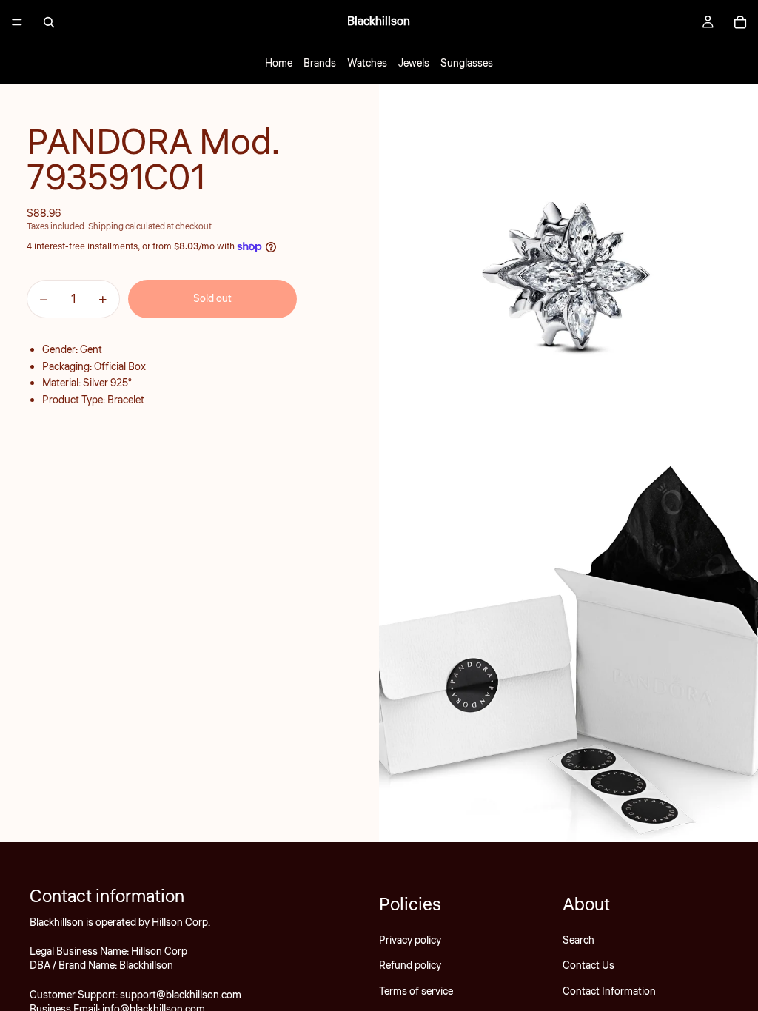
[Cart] (740, 22)
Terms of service (416, 991)
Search (578, 940)
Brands (319, 63)
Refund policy (410, 965)
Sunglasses (466, 63)
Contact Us (588, 965)
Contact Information (609, 991)
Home (278, 63)
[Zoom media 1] (568, 273)
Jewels (413, 63)
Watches (367, 63)
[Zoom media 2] (568, 652)
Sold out (212, 299)
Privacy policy (410, 940)
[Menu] (17, 22)
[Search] (49, 22)
